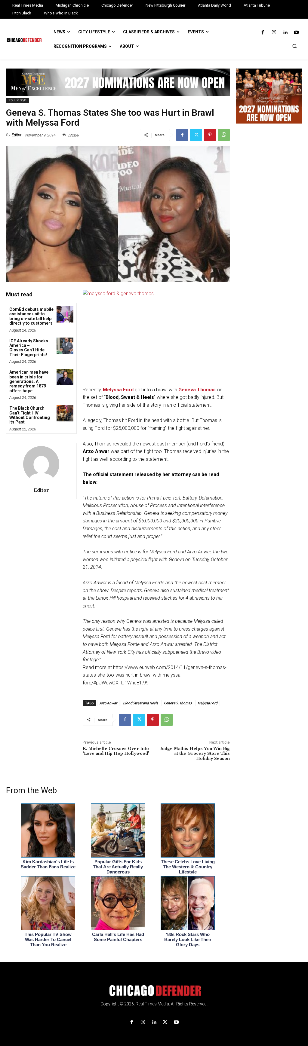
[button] (294, 46)
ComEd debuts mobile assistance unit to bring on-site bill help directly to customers (31, 316)
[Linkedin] (285, 33)
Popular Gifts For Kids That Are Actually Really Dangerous (118, 866)
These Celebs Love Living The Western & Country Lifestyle (188, 866)
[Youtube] (296, 33)
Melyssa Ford (207, 703)
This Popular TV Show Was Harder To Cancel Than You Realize (48, 939)
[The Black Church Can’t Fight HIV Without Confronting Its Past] (65, 413)
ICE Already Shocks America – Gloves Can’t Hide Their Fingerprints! (28, 347)
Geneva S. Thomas (178, 703)
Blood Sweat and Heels (140, 703)
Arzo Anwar (108, 703)
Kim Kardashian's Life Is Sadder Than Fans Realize (48, 864)
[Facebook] (263, 33)
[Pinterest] (210, 135)
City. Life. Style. (17, 100)
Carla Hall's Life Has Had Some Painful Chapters (118, 937)
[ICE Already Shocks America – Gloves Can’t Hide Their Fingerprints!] (65, 346)
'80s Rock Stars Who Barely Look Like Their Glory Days (187, 939)
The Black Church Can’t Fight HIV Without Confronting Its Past (29, 415)
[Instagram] (274, 33)
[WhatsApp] (224, 135)
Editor (16, 135)
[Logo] (154, 990)
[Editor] (41, 464)
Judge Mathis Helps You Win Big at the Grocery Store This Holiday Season (194, 754)
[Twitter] (196, 135)
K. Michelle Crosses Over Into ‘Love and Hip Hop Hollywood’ (116, 751)
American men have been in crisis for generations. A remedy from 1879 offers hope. (28, 381)
